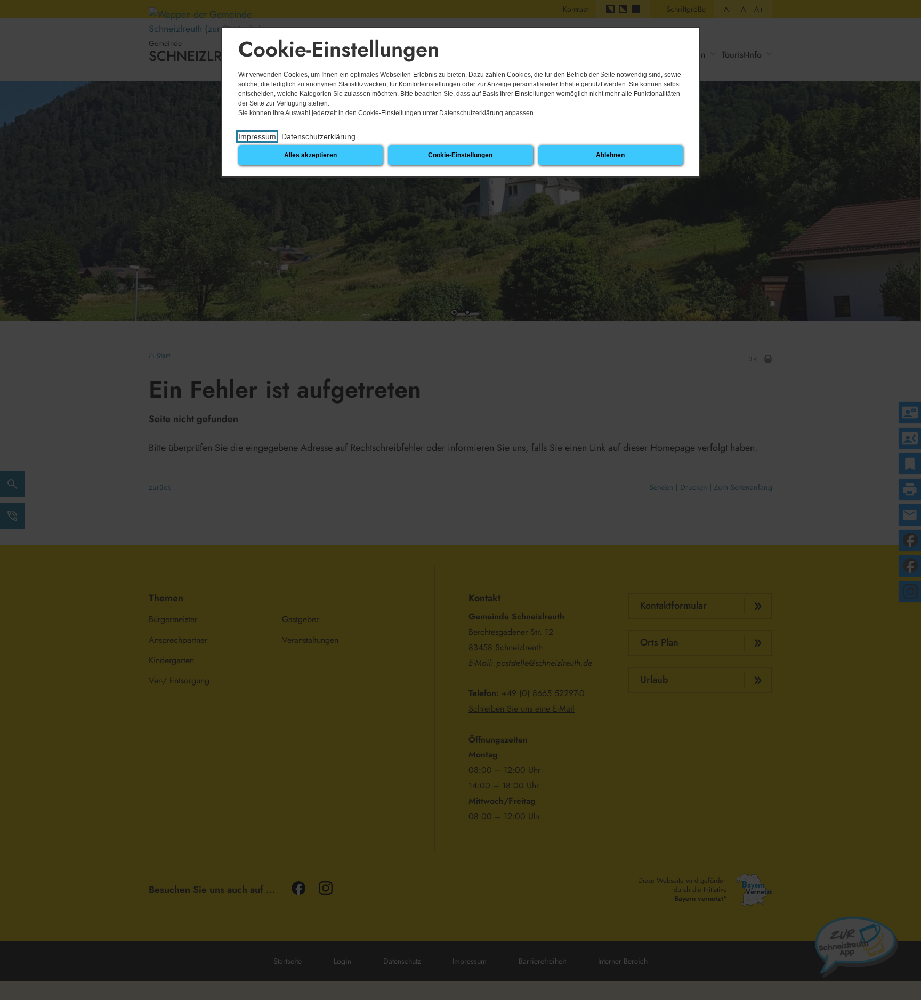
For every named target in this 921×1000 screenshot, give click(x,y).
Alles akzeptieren (310, 155)
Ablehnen (610, 155)
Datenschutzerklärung (318, 136)
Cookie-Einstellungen (460, 155)
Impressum (257, 136)
